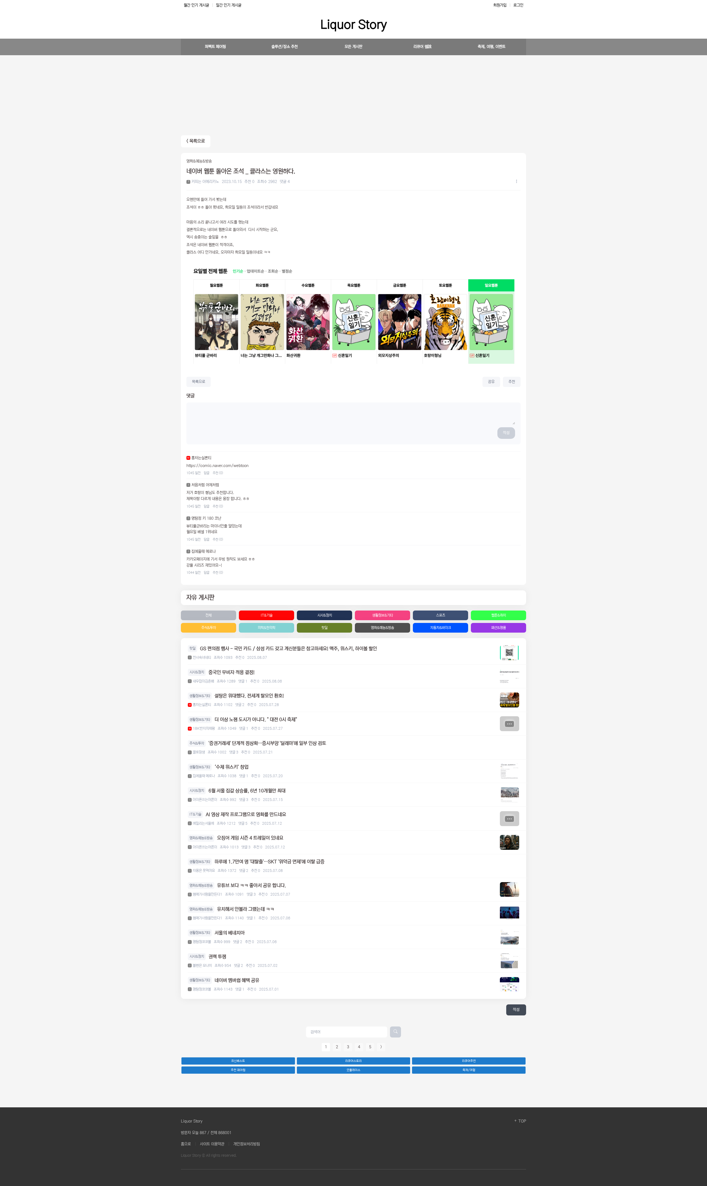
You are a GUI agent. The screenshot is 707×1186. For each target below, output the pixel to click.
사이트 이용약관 (212, 1144)
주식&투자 (208, 628)
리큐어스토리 (353, 1061)
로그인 (518, 5)
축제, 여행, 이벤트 (491, 46)
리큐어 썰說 (422, 46)
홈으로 (186, 1144)
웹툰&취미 (498, 615)
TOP (521, 1121)
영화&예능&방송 (382, 628)
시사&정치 (324, 615)
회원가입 (499, 5)
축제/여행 (469, 1070)
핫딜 (324, 628)
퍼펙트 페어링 (215, 46)
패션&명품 (498, 628)
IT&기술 (267, 615)
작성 (506, 433)
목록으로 (198, 382)
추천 (511, 382)
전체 (208, 615)
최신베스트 (238, 1061)
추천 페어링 (238, 1070)
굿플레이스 (353, 1070)
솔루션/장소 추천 (284, 46)
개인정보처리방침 (246, 1144)
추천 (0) (218, 473)
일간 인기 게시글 (228, 5)
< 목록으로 (195, 141)
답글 (206, 473)
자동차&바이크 (440, 628)
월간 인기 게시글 (196, 5)
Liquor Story (353, 24)
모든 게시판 (353, 46)
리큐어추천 (469, 1061)
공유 (491, 382)
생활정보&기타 (382, 615)
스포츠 (440, 615)
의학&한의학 (266, 628)
